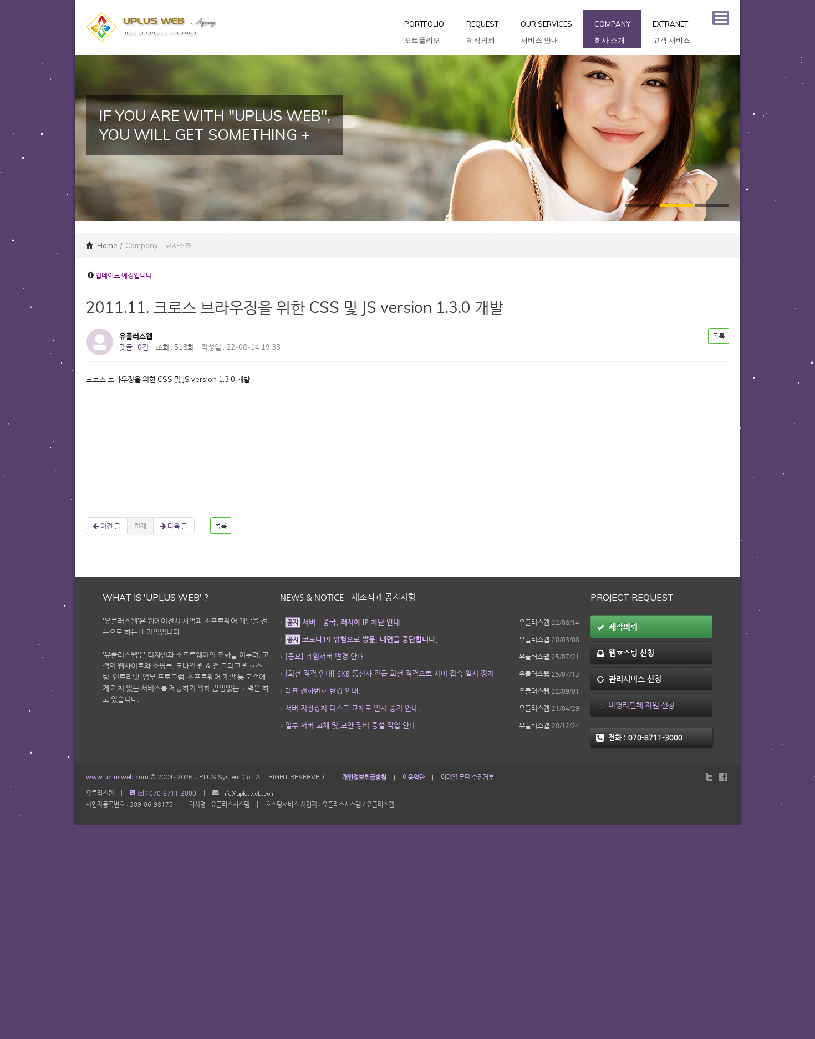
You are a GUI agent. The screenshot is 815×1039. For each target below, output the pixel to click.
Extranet (671, 31)
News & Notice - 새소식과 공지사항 (348, 597)
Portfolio (424, 31)
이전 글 (109, 526)
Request (482, 31)
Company (612, 31)
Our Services (546, 31)
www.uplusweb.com (117, 777)
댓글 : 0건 (134, 346)
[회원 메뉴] (720, 18)
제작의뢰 (621, 626)
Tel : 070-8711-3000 (165, 793)
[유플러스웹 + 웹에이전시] (152, 5)
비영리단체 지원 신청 (639, 704)
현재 (140, 526)
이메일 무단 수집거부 (467, 777)
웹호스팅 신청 (629, 652)
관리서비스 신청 (632, 678)
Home (106, 245)
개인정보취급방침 (364, 777)
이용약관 (414, 777)
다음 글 (176, 526)
